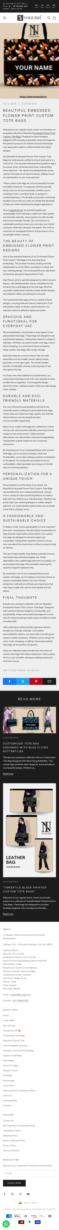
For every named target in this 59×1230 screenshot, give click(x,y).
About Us (7, 1095)
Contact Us (8, 1120)
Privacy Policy (9, 1145)
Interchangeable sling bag (15, 1045)
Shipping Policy (10, 1135)
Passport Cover (10, 1070)
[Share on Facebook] (9, 681)
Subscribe (14, 1183)
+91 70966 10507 (21, 1000)
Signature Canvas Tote (14, 1040)
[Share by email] (49, 681)
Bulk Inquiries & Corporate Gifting (19, 1090)
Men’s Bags (8, 1060)
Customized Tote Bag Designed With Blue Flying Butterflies (25, 747)
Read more (8, 773)
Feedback (7, 1075)
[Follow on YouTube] (28, 1194)
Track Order (8, 1085)
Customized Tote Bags (14, 1035)
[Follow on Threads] (20, 1194)
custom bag (29, 104)
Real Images (9, 1080)
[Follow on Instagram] (12, 1194)
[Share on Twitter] (22, 681)
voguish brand (16, 210)
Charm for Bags (10, 1065)
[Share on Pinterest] (36, 681)
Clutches (7, 1105)
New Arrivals (9, 1025)
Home (6, 1015)
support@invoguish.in (20, 994)
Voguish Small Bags (12, 1055)
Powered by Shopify (44, 1209)
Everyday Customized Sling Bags (18, 1050)
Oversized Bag (10, 1100)
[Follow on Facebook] (4, 1194)
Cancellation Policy (12, 1130)
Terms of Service (11, 1150)
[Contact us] (6, 1224)
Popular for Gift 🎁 (12, 1030)
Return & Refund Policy (14, 1140)
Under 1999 (8, 1020)
